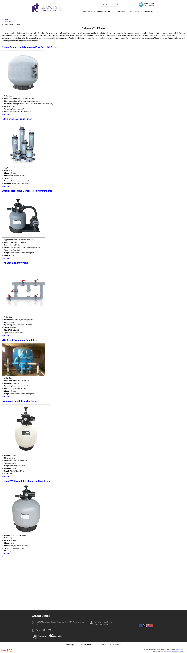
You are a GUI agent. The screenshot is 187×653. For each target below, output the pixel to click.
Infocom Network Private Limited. (175, 651)
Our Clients (134, 11)
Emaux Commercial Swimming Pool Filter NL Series (30, 47)
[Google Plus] (151, 626)
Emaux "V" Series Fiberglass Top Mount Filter (27, 481)
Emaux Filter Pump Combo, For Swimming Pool (27, 190)
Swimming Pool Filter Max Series (20, 401)
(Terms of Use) (179, 649)
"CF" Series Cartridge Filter (17, 119)
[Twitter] (144, 626)
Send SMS (58, 636)
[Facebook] (141, 626)
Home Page (87, 11)
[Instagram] (147, 626)
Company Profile (103, 11)
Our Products (120, 11)
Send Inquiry (6, 114)
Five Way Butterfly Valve (15, 262)
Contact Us (148, 11)
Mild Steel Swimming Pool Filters (20, 340)
